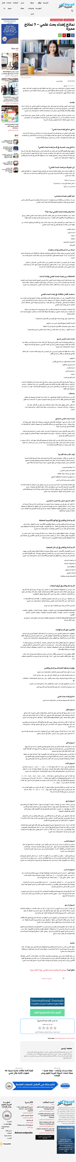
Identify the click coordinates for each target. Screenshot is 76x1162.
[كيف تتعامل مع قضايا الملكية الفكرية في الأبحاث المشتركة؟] (15, 156)
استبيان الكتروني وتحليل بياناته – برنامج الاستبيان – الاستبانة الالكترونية (24, 1109)
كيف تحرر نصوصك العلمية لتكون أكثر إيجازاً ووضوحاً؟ (7, 142)
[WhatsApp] (60, 35)
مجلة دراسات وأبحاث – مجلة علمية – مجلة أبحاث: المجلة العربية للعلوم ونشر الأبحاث (57, 1073)
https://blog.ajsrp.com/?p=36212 (64, 1038)
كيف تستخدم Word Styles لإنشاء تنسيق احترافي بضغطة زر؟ (9, 73)
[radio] (55, 1028)
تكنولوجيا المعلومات (28, 1113)
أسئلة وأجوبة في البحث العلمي (46, 1111)
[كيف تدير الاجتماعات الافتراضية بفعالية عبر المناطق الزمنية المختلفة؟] (15, 148)
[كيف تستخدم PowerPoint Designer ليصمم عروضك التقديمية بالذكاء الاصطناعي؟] (9, 86)
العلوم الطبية (29, 1122)
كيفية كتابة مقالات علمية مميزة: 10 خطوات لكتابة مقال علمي (19, 1071)
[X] (68, 35)
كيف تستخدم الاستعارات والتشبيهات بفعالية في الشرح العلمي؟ (7, 170)
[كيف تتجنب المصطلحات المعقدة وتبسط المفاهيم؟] (15, 163)
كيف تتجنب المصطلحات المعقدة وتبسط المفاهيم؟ (7, 163)
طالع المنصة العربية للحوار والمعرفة (44, 1137)
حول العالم (30, 1127)
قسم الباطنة (29, 1120)
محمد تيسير (59, 81)
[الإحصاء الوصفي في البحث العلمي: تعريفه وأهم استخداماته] (9, 113)
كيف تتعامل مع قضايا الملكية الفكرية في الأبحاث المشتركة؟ (7, 156)
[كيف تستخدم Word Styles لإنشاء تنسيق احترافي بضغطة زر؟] (9, 61)
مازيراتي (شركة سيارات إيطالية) (25, 1125)
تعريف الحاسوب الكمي (27, 1115)
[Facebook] (73, 35)
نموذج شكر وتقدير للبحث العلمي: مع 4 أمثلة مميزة (48, 970)
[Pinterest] (64, 35)
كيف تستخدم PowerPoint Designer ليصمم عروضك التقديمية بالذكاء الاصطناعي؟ (10, 99)
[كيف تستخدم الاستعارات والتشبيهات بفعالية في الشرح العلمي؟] (15, 170)
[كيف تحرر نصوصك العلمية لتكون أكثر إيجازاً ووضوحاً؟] (15, 141)
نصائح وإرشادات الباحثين (11, 76)
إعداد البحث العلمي (13, 130)
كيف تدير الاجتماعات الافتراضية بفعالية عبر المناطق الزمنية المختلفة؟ (7, 149)
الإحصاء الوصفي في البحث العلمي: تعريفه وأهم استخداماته (11, 126)
